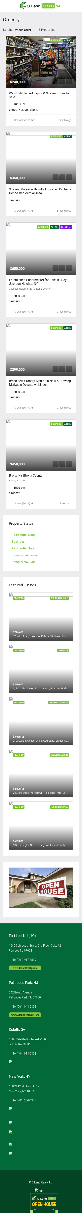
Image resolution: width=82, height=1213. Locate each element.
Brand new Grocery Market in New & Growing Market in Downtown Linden (40, 383)
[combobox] (25, 30)
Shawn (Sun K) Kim (24, 120)
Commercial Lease (25, 555)
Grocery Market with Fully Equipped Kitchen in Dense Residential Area (40, 191)
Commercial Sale (24, 562)
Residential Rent (23, 535)
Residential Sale (23, 548)
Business (18, 541)
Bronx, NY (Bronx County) (26, 475)
